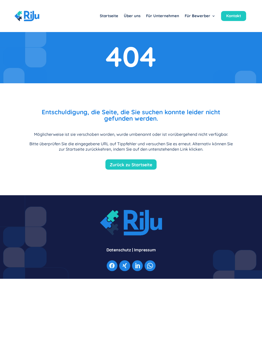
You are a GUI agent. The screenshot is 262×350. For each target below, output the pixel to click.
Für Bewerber (197, 15)
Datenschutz (118, 249)
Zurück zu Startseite (131, 164)
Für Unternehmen (162, 15)
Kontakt (233, 15)
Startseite (109, 15)
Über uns (132, 15)
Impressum (145, 249)
